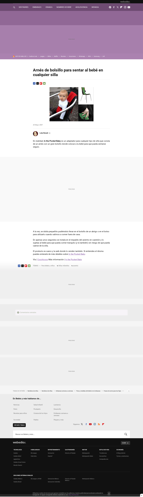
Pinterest (110, 7)
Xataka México (18, 479)
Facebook (114, 7)
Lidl (103, 56)
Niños (49, 56)
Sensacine (51, 453)
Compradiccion (103, 459)
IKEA (89, 56)
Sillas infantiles (63, 266)
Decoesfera (102, 456)
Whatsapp (82, 56)
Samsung (96, 56)
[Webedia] (125, 1)
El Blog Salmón (121, 453)
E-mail (44, 83)
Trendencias (103, 453)
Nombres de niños (33, 391)
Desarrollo (57, 409)
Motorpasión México (88, 479)
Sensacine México (53, 479)
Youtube (129, 7)
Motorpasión (86, 453)
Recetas (63, 56)
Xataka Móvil (17, 456)
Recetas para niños (20, 413)
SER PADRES (23, 7)
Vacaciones (72, 56)
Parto (15, 409)
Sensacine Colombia (54, 482)
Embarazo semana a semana (64, 391)
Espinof (50, 456)
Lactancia (57, 405)
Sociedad (17, 420)
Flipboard (121, 7)
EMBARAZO (37, 7)
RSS (99, 424)
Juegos (42, 56)
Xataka (16, 453)
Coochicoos (42, 259)
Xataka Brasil (17, 482)
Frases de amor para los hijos (112, 391)
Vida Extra (34, 456)
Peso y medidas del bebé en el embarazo (88, 391)
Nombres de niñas (47, 391)
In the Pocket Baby (77, 254)
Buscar (126, 434)
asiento (75, 266)
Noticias (16, 405)
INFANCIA (95, 7)
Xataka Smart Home (19, 462)
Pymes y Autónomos (123, 456)
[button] (45, 133)
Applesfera (17, 459)
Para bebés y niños (48, 266)
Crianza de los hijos (40, 413)
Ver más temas (19, 425)
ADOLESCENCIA (81, 7)
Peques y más (59, 420)
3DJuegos (34, 453)
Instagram (125, 7)
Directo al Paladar (70, 453)
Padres (36, 420)
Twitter (117, 7)
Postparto (37, 409)
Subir (124, 443)
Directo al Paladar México (70, 479)
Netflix (56, 56)
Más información (74, 495)
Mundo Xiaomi (18, 465)
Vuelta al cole (33, 56)
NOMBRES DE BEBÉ (64, 7)
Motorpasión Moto (87, 456)
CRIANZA (49, 7)
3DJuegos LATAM (36, 479)
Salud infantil (38, 405)
